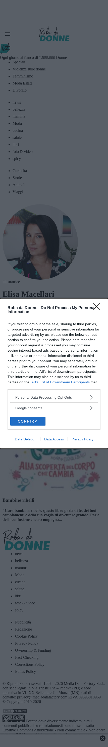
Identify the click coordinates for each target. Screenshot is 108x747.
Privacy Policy (82, 439)
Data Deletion (25, 439)
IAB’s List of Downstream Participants (60, 382)
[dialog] (54, 373)
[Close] (98, 308)
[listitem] (54, 397)
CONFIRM (28, 421)
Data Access (54, 439)
